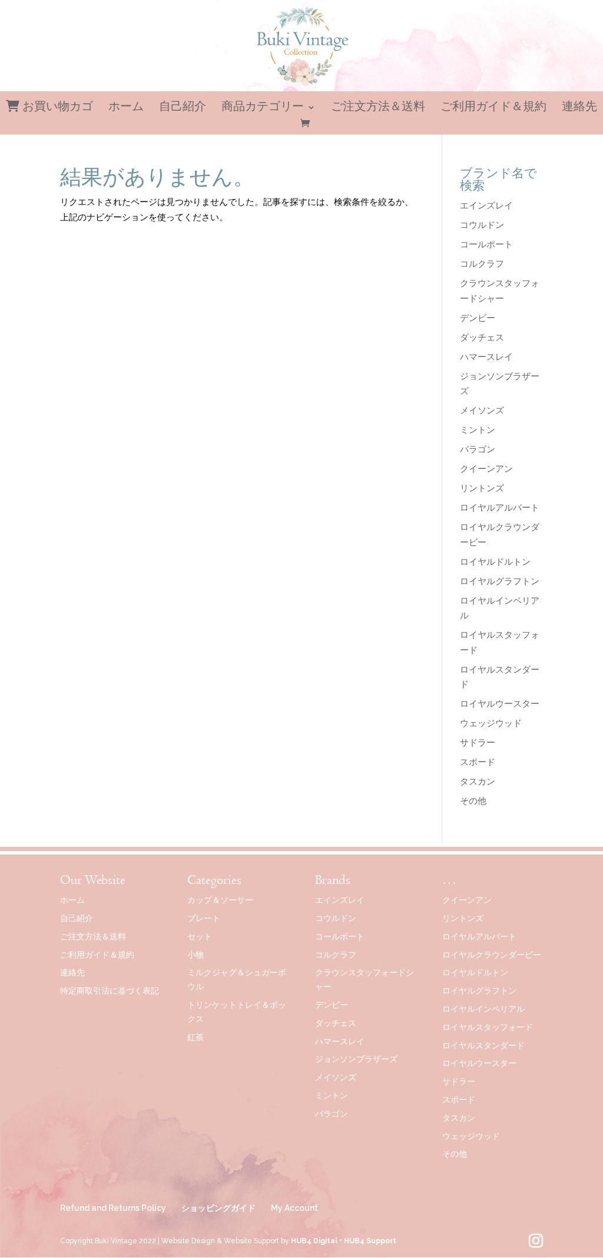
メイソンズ (482, 410)
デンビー (477, 318)
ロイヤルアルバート (499, 507)
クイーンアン (486, 469)
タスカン (477, 781)
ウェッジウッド (491, 723)
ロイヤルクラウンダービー (491, 954)
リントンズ (482, 488)
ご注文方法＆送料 (378, 108)
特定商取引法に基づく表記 (109, 990)
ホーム (126, 108)
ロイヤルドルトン (495, 562)
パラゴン (477, 449)
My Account (294, 1208)
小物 (195, 954)
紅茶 (195, 1037)
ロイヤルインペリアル (483, 1009)
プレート (203, 918)
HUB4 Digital (314, 1241)
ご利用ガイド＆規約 (493, 108)
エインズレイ (486, 205)
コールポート (486, 244)
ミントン (477, 430)
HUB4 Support (370, 1241)
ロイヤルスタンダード (483, 1045)
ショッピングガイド (218, 1208)
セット (199, 936)
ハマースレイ (486, 357)
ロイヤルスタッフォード (487, 1027)
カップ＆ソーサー (220, 900)
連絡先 (579, 108)
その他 (473, 801)
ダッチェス (482, 337)
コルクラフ (482, 264)
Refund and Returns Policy (113, 1208)
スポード (477, 762)
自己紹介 (182, 108)
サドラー (477, 742)
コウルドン (482, 225)
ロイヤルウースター (499, 703)
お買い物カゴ (56, 107)
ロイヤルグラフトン (499, 581)
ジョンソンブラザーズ (356, 1059)
